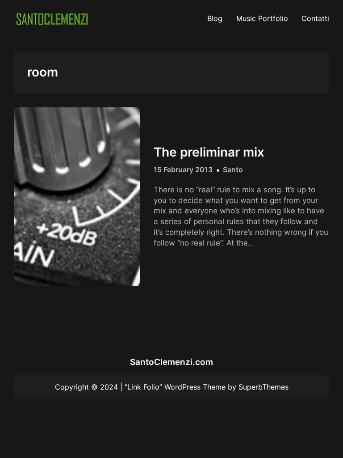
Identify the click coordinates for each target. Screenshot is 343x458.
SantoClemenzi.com (171, 362)
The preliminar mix (209, 152)
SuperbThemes (263, 386)
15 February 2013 (183, 169)
